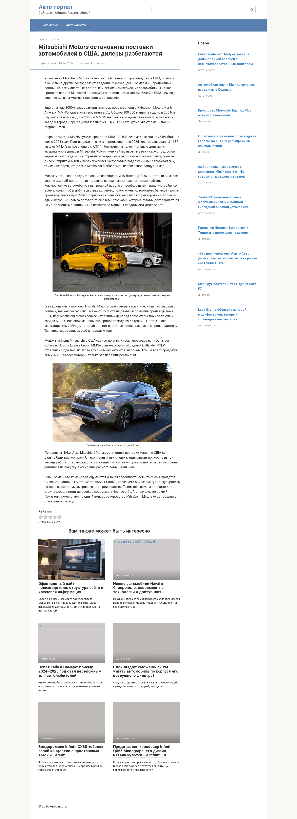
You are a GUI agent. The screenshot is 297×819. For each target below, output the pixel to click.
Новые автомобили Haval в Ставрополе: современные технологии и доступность (138, 587)
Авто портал (55, 7)
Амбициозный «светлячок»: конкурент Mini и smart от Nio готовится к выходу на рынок (221, 171)
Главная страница (49, 39)
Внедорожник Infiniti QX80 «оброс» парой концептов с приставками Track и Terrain (70, 750)
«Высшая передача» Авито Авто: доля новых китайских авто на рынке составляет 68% (227, 258)
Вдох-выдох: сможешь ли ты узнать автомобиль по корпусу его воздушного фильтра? (145, 671)
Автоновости (76, 25)
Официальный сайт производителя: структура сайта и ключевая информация (70, 587)
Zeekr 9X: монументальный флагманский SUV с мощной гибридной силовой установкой (223, 202)
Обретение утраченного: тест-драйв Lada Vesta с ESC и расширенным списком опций (227, 141)
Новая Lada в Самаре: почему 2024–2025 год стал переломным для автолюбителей (69, 671)
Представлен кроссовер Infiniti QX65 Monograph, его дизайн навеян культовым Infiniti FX (142, 750)
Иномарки (50, 25)
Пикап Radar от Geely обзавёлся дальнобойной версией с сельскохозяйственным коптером (225, 59)
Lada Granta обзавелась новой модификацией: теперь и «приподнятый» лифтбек (222, 314)
